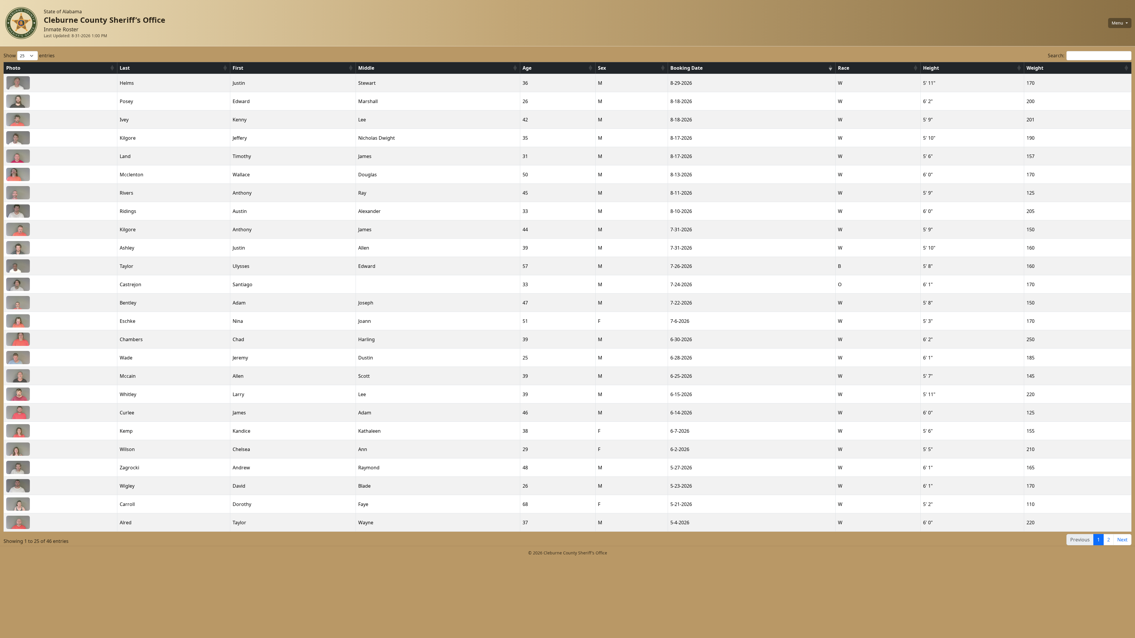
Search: (1056, 55)
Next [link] (1122, 539)
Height (931, 68)
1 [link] (1098, 539)
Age (527, 68)
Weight (1035, 68)
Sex (602, 68)
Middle (366, 68)
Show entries (29, 55)
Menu (1118, 23)
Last (125, 68)
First (238, 68)
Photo (13, 68)
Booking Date (686, 68)
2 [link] (1108, 539)
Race (843, 68)
